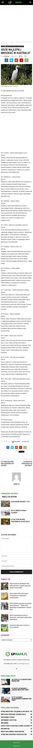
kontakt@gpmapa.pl (23, 663)
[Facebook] (16, 669)
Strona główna (4, 42)
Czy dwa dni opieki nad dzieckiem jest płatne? (7, 463)
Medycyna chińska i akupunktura (12, 731)
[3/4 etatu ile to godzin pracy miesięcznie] (5, 682)
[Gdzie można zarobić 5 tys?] (5, 504)
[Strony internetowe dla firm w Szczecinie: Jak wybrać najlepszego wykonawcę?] (4, 618)
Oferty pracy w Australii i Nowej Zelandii (14, 46)
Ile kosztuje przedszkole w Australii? (27, 463)
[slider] (6, 441)
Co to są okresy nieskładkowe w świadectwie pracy (22, 698)
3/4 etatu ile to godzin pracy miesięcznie (22, 680)
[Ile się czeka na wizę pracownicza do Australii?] (5, 521)
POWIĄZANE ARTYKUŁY (9, 493)
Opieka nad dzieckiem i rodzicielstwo (14, 734)
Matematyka (5, 729)
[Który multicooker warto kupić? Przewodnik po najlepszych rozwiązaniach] (4, 596)
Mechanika (4, 723)
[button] (30, 2)
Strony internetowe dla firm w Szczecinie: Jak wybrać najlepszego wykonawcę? (21, 617)
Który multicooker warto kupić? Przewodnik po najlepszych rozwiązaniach (19, 595)
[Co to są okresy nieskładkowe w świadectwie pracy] (5, 700)
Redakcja (6, 56)
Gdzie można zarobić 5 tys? (20, 502)
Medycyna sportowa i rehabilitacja (13, 714)
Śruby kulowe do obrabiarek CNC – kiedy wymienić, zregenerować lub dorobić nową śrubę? (20, 586)
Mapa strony (16, 742)
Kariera (2, 46)
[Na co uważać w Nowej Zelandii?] (5, 512)
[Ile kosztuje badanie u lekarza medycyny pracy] (5, 691)
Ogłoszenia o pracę (7, 717)
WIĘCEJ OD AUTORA (9, 497)
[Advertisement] (16, 22)
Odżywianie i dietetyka (8, 720)
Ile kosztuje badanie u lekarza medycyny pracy (20, 689)
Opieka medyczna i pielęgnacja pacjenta (15, 711)
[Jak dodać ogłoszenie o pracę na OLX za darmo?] (4, 628)
